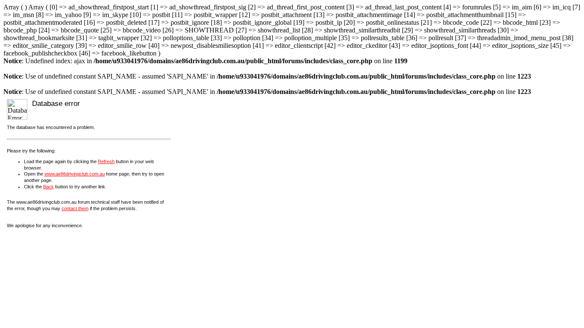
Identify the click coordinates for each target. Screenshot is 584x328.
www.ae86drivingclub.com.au (74, 173)
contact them (75, 208)
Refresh (106, 161)
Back (48, 186)
